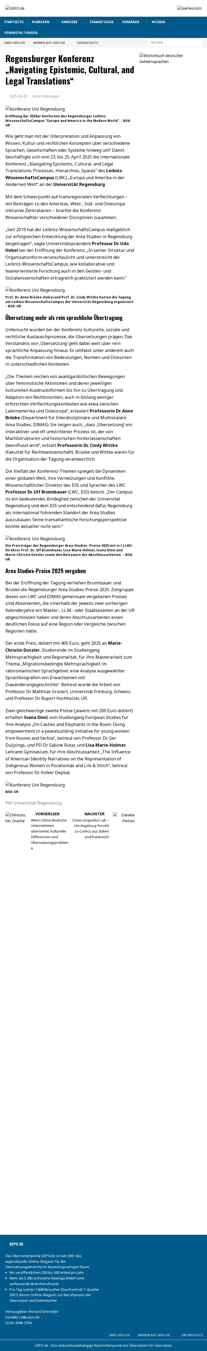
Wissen (158, 22)
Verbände (131, 22)
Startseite (14, 22)
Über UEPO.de (14, 43)
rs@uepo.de (29, 1317)
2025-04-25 (18, 96)
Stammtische (102, 22)
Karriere (69, 22)
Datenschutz (87, 43)
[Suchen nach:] (175, 42)
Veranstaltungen (20, 32)
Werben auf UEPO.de (49, 43)
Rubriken (40, 22)
